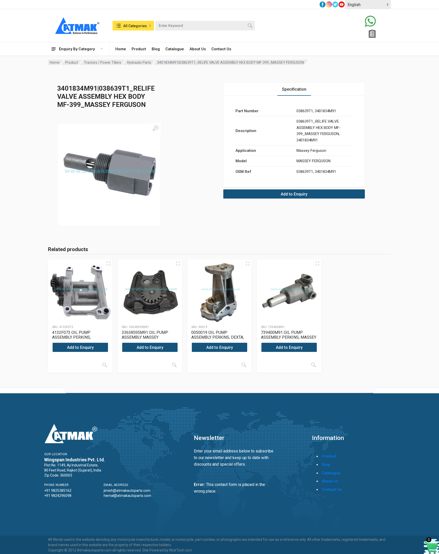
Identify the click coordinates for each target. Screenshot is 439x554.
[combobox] (205, 25)
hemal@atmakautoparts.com (127, 496)
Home (120, 49)
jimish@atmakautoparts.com (127, 490)
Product (139, 49)
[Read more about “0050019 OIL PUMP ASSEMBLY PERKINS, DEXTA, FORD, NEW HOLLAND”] (243, 364)
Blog (156, 49)
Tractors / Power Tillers (102, 62)
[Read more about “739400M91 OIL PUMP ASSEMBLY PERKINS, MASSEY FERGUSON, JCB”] (313, 364)
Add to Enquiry (294, 194)
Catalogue (174, 49)
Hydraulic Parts (139, 62)
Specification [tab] (294, 89)
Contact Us (221, 49)
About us (330, 481)
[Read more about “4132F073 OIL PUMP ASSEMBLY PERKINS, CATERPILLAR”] (104, 364)
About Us (198, 49)
